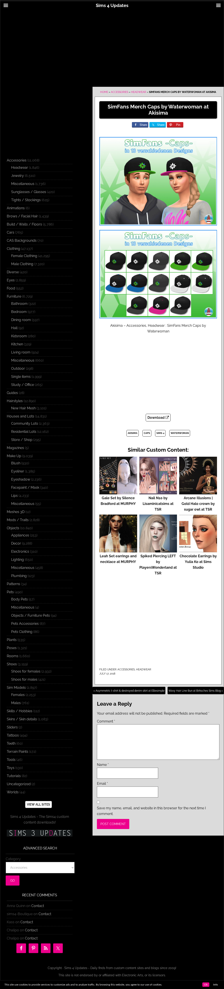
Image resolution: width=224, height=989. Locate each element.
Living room (20, 352)
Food (11, 288)
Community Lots (24, 423)
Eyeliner (17, 471)
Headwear (138, 92)
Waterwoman (180, 433)
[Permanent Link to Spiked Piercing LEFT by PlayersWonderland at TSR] (158, 550)
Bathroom (19, 304)
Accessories (119, 92)
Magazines (15, 448)
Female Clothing (24, 256)
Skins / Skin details (22, 719)
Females (18, 695)
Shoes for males (24, 679)
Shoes (12, 664)
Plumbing (19, 576)
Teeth (11, 743)
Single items (21, 377)
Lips (14, 496)
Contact (37, 906)
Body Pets (19, 599)
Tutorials (14, 776)
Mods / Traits (18, 520)
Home (104, 92)
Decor (16, 543)
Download (156, 417)
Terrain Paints (17, 751)
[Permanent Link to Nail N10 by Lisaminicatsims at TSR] (158, 492)
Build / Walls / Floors (24, 224)
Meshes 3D (15, 512)
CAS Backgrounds (22, 240)
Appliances (20, 535)
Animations (16, 208)
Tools (11, 760)
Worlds (13, 792)
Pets (10, 592)
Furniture (14, 296)
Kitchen (17, 344)
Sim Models (16, 687)
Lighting (17, 560)
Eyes (11, 280)
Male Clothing (22, 264)
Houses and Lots (20, 416)
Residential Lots (23, 432)
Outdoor (18, 368)
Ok (206, 984)
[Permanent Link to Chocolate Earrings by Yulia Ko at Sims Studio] (198, 550)
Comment (106, 721)
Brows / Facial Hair (22, 216)
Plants (12, 640)
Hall (14, 328)
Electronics (20, 551)
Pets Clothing (21, 632)
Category (13, 859)
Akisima (132, 433)
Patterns (13, 584)
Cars (10, 232)
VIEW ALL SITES (38, 804)
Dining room (21, 320)
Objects (13, 528)
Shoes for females (25, 671)
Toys (10, 768)
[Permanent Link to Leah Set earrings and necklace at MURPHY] (118, 550)
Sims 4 (160, 433)
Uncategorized (19, 784)
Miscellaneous (22, 184)
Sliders (12, 727)
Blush (15, 463)
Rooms (12, 656)
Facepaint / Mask (25, 487)
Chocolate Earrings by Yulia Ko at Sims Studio (198, 562)
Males (16, 703)
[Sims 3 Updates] (39, 833)
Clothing (13, 249)
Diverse (13, 272)
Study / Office (22, 385)
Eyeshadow (20, 479)
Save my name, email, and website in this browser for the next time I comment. (151, 811)
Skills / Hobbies (19, 711)
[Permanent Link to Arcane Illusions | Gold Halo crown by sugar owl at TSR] (198, 492)
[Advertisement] (112, 45)
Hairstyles (15, 401)
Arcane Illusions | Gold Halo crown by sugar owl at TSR (198, 503)
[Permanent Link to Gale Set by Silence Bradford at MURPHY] (118, 492)
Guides (12, 393)
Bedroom (19, 312)
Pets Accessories (25, 623)
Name (103, 765)
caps (147, 433)
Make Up (14, 456)
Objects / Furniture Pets (30, 615)
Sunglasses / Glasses (28, 192)
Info (215, 984)
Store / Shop (21, 440)
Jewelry (17, 176)
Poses (12, 648)
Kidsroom (19, 336)
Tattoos (13, 735)
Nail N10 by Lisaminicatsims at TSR (158, 503)
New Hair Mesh (23, 408)
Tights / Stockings (26, 200)
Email (102, 783)
